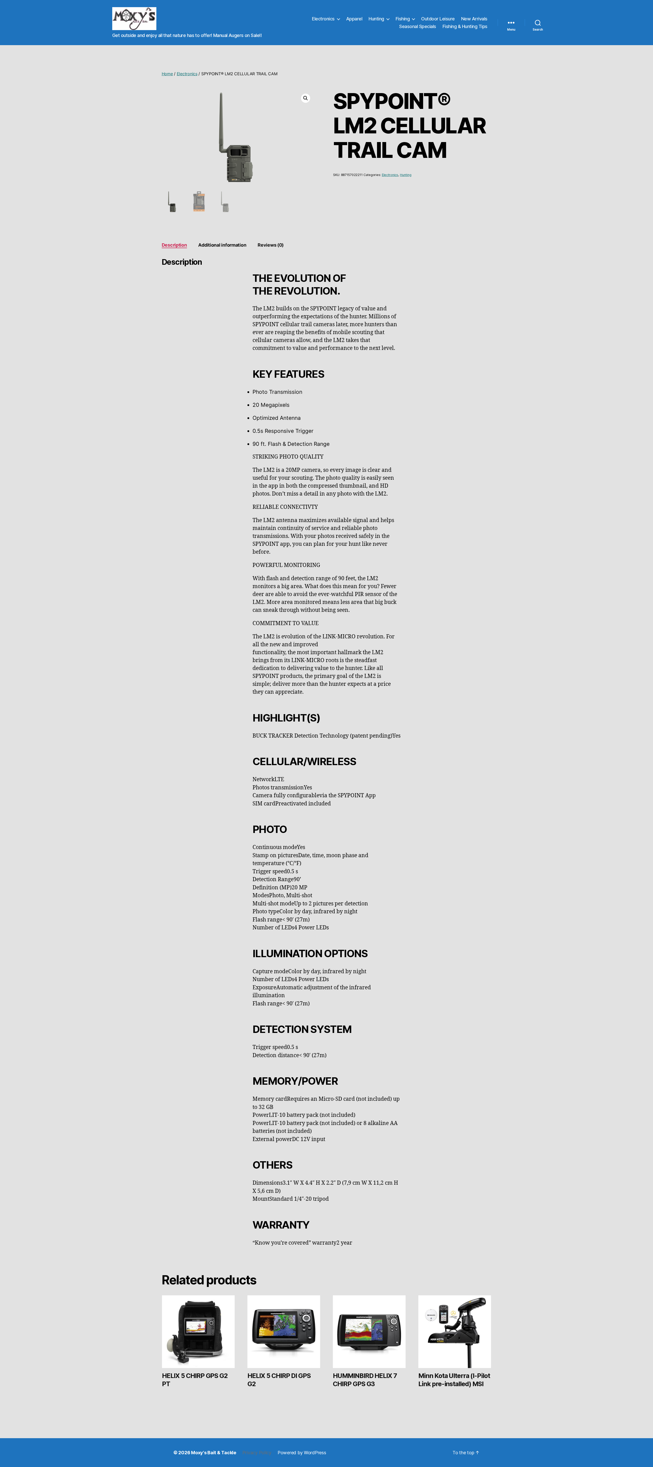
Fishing (403, 18)
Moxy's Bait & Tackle (213, 1452)
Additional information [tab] (222, 245)
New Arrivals (474, 18)
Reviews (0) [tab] (271, 245)
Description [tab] (174, 245)
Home (167, 73)
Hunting (376, 18)
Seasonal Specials (417, 26)
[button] (305, 98)
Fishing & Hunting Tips (465, 26)
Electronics (323, 18)
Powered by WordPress (302, 1452)
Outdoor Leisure (438, 18)
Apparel (354, 18)
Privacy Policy (256, 1452)
